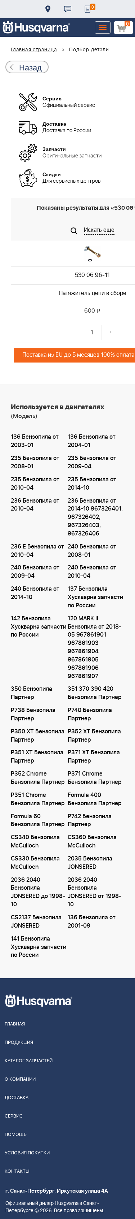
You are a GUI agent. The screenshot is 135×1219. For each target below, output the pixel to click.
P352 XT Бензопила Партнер (94, 735)
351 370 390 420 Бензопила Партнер (94, 693)
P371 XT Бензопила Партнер (94, 756)
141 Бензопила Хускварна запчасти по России (38, 947)
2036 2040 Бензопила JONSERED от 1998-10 (94, 892)
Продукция (19, 1042)
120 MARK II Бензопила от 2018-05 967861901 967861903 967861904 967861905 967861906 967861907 (94, 647)
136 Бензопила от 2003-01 (35, 441)
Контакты (67, 9)
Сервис (14, 1116)
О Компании (20, 1079)
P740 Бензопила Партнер (90, 714)
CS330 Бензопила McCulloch (35, 862)
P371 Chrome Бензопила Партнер (94, 777)
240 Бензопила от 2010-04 (92, 571)
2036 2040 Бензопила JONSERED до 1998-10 (38, 892)
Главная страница (34, 49)
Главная (15, 1024)
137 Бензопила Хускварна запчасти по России (95, 597)
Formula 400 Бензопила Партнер (94, 799)
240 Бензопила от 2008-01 (92, 550)
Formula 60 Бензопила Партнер (37, 820)
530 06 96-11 (92, 275)
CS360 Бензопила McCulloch (92, 841)
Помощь (16, 1134)
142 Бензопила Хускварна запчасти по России (38, 626)
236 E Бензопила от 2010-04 (37, 550)
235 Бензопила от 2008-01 (35, 462)
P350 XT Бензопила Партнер (37, 735)
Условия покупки (27, 1153)
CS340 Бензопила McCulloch (35, 841)
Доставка (47, 9)
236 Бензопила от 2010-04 (35, 504)
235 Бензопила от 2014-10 (92, 483)
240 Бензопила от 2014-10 (35, 593)
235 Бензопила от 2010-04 (35, 483)
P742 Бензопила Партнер (90, 820)
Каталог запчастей (29, 1061)
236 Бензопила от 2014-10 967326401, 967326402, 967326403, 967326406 (95, 517)
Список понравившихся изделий (87, 9)
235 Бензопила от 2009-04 (92, 462)
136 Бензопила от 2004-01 (92, 441)
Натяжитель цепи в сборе (92, 293)
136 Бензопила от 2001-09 (92, 921)
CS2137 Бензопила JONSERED (36, 921)
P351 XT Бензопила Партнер (37, 756)
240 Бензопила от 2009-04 (35, 571)
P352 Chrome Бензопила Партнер (37, 777)
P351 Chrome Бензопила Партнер (37, 799)
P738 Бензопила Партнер (33, 714)
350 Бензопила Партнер (31, 693)
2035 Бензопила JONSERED (90, 862)
